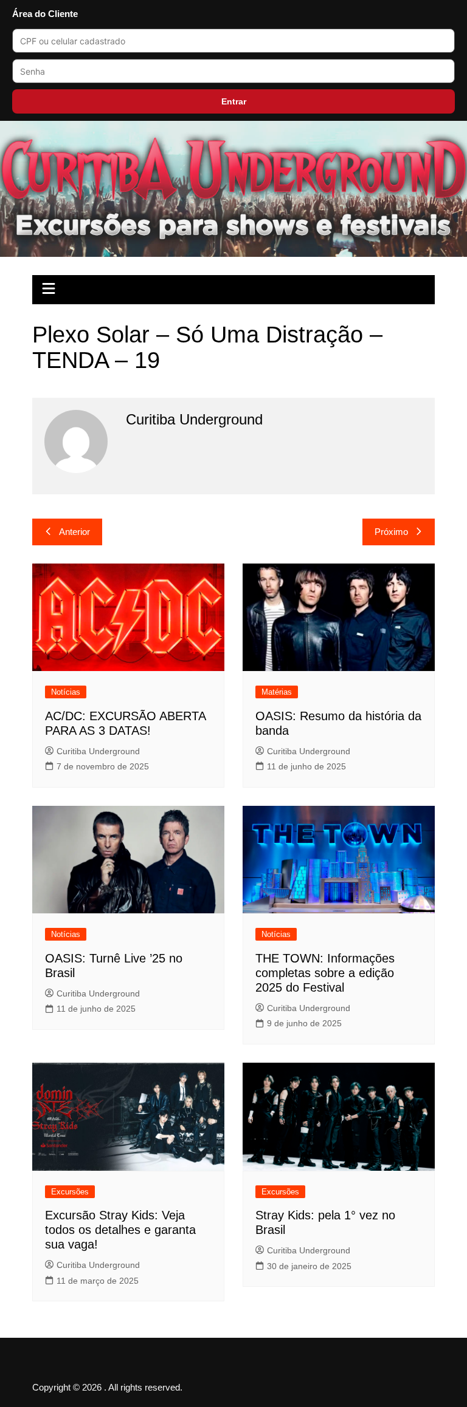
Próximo (391, 531)
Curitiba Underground (98, 751)
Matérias (276, 692)
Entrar (233, 101)
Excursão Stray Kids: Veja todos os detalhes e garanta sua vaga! (120, 1229)
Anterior (74, 531)
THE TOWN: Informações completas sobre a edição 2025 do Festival (325, 973)
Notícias (65, 692)
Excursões (70, 1191)
